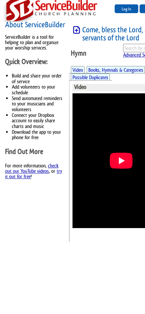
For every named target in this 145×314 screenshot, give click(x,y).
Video (77, 70)
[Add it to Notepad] (76, 30)
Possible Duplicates (90, 77)
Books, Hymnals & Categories (115, 70)
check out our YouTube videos (31, 168)
